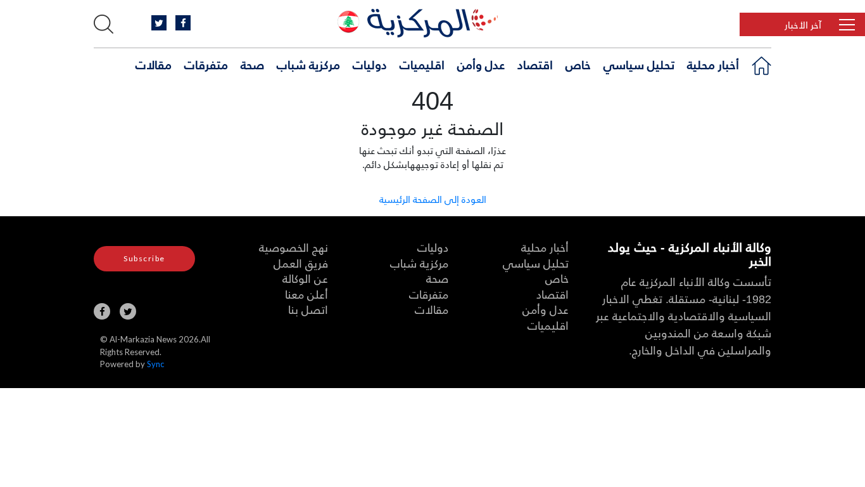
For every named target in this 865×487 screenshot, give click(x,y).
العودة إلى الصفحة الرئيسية (432, 199)
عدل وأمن (481, 64)
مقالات (154, 64)
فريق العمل (301, 263)
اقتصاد (535, 64)
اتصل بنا (308, 309)
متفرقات (206, 64)
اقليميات (422, 64)
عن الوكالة (305, 278)
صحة (252, 64)
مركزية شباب (308, 64)
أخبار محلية (713, 64)
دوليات (370, 64)
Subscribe (144, 258)
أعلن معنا (306, 294)
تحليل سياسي (638, 64)
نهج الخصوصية (293, 247)
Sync (155, 364)
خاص (578, 64)
